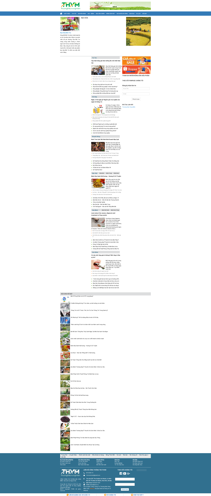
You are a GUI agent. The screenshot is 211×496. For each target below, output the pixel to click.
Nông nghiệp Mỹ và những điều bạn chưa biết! (104, 93)
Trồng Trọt (99, 463)
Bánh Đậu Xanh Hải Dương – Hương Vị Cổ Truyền (106, 176)
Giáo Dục (131, 13)
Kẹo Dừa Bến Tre (65, 33)
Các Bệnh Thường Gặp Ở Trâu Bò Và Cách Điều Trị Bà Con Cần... (88, 367)
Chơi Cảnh (63, 464)
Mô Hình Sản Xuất (101, 464)
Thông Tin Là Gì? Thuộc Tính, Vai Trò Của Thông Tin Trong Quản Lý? (89, 310)
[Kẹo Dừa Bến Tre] (70, 24)
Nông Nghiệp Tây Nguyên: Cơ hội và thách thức (104, 88)
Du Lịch (138, 13)
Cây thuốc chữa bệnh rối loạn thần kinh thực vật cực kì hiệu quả (108, 281)
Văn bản (125, 455)
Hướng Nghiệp (118, 463)
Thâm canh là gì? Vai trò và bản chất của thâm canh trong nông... (88, 324)
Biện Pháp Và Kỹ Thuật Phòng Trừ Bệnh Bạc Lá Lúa (105, 246)
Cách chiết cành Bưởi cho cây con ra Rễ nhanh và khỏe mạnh (87, 338)
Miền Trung (109, 173)
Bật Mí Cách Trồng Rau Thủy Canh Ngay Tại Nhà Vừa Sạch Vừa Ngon (89, 331)
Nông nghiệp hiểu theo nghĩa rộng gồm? (101, 120)
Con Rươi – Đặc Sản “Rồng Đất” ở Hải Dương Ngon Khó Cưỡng (106, 192)
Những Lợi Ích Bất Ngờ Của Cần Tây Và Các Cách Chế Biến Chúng (109, 287)
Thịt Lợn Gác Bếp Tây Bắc (99, 202)
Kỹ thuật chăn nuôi (65, 463)
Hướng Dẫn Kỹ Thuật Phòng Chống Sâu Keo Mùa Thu (106, 248)
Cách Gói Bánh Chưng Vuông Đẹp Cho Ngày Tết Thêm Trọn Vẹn (107, 190)
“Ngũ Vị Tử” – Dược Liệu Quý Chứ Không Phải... (83, 416)
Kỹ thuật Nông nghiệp (66, 459)
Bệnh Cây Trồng (115, 210)
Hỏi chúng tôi (133, 455)
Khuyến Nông (82, 13)
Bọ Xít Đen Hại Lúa (97, 165)
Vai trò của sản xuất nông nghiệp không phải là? (104, 130)
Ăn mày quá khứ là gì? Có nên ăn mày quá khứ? (104, 126)
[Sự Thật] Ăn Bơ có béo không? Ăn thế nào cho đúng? (106, 285)
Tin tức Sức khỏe (83, 461)
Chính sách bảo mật (84, 455)
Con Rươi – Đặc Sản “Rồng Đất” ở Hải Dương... (83, 353)
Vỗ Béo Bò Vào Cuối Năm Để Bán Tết (102, 167)
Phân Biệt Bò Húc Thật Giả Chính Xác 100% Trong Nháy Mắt (106, 79)
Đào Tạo (117, 461)
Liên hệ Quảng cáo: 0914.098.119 (79, 495)
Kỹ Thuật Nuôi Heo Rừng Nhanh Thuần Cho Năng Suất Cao (107, 161)
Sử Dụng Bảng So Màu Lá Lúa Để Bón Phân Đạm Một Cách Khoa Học (109, 163)
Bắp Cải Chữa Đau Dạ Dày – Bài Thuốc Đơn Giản (84, 388)
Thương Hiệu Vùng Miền (128, 107)
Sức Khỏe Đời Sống (84, 459)
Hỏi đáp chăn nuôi (138, 463)
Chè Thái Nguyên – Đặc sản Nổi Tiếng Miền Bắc (104, 206)
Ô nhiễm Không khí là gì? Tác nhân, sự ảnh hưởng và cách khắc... (88, 303)
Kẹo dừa (84, 18)
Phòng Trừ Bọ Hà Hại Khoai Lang (79, 395)
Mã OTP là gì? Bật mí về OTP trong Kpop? (82, 296)
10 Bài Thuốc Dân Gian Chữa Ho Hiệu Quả (82, 423)
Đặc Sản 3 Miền (100, 13)
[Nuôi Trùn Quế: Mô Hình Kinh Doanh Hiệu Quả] (98, 146)
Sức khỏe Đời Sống (122, 13)
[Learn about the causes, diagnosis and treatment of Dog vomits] (98, 222)
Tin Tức (74, 13)
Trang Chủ (64, 455)
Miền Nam (116, 173)
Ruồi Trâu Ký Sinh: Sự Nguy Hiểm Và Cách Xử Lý (103, 230)
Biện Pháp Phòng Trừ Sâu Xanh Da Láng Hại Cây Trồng (85, 437)
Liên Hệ (63, 457)
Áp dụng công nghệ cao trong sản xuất (102, 84)
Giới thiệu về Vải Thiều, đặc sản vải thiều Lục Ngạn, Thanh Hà (107, 197)
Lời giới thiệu (73, 455)
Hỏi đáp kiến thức (137, 464)
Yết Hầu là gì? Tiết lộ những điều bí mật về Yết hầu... (85, 317)
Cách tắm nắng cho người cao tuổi (100, 271)
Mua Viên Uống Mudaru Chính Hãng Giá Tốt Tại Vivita (106, 283)
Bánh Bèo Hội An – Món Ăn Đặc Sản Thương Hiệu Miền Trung (108, 200)
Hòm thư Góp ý (138, 495)
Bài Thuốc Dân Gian (83, 464)
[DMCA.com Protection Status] (142, 470)
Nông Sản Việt (110, 13)
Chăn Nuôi (99, 461)
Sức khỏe (95, 252)
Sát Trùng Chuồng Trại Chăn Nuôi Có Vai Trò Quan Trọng (105, 153)
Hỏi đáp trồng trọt (138, 461)
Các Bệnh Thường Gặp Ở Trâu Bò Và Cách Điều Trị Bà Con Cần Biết (109, 242)
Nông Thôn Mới (110, 455)
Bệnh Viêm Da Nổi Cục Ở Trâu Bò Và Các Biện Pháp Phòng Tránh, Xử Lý (110, 240)
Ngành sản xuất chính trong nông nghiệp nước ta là (105, 128)
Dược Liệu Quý (82, 463)
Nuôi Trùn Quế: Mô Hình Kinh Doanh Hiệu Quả (105, 139)
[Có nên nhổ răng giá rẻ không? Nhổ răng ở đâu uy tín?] (98, 264)
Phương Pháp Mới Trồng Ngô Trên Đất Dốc (102, 157)
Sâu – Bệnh (91, 13)
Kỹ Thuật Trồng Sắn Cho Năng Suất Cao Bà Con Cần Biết (86, 360)
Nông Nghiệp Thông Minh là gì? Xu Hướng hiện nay (105, 91)
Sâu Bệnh (95, 210)
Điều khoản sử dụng (98, 455)
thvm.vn (92, 488)
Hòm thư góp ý (143, 455)
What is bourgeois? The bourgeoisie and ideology (103, 114)
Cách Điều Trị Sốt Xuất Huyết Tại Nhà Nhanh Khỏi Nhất (105, 275)
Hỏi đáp (144, 13)
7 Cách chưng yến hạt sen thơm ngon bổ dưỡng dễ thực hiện (107, 279)
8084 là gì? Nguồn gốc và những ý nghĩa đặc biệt (105, 124)
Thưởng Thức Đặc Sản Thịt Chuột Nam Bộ (102, 194)
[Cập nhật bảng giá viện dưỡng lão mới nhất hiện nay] (98, 70)
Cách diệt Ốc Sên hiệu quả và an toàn (101, 233)
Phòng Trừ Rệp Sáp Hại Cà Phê (100, 244)
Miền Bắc (101, 173)
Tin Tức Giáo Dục (119, 464)
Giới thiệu (67, 13)
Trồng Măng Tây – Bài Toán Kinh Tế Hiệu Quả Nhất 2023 (105, 155)
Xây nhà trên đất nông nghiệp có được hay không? (105, 86)
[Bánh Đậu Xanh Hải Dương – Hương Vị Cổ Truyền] (98, 183)
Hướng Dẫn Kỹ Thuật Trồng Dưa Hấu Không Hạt (84, 409)
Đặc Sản (94, 173)
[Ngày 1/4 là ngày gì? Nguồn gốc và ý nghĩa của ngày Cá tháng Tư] (98, 109)
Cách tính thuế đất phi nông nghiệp (101, 133)
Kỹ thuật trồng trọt (65, 461)
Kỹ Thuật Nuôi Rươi (97, 169)
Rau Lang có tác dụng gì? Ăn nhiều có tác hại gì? (103, 273)
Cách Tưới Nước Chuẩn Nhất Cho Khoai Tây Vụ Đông (85, 444)
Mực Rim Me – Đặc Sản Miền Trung (101, 204)
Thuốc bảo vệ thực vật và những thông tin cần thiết (104, 76)
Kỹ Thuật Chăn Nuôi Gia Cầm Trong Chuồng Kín (83, 402)
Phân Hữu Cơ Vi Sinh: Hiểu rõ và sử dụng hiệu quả (103, 81)
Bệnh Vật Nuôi (105, 210)
